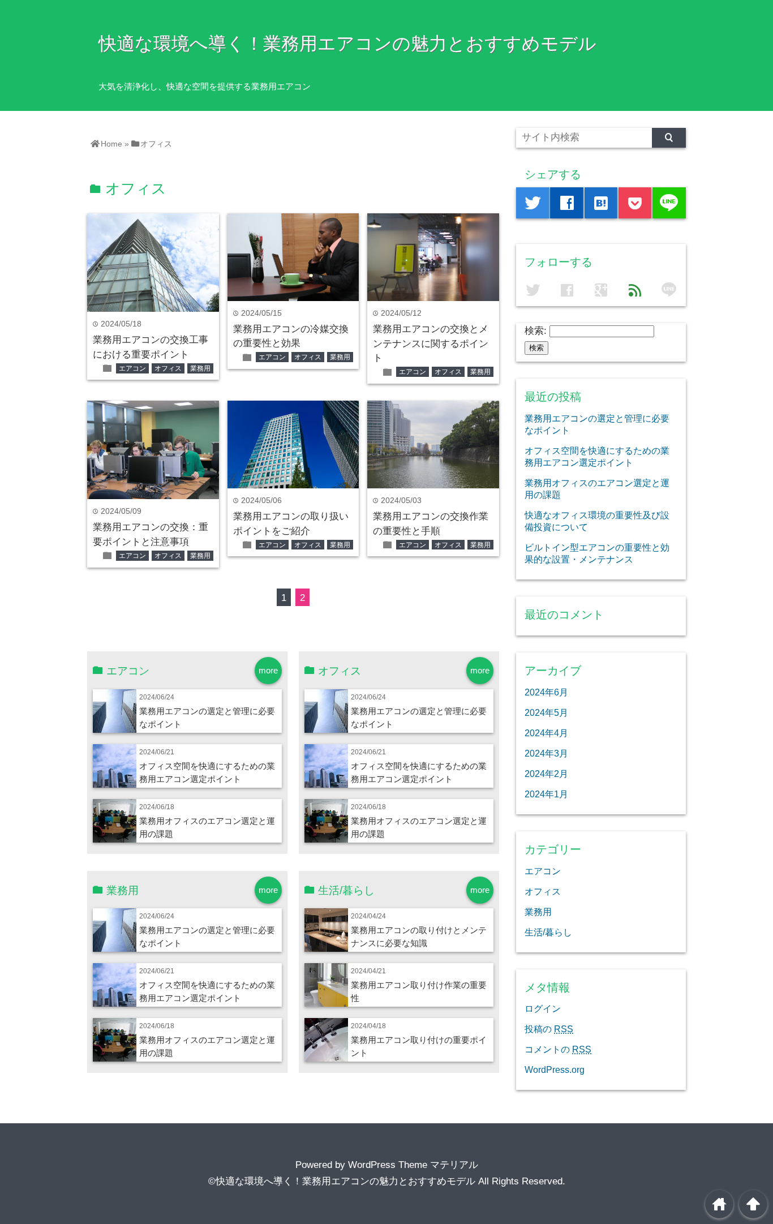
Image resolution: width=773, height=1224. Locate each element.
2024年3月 (546, 753)
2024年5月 (546, 712)
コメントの (558, 1049)
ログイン (543, 1008)
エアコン (132, 368)
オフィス (168, 368)
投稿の (549, 1029)
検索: (536, 330)
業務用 (200, 368)
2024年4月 (546, 733)
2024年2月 (546, 773)
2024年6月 (546, 692)
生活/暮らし (548, 932)
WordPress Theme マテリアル (413, 1164)
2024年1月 (546, 794)
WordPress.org (555, 1069)
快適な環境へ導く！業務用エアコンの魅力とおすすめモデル (347, 43)
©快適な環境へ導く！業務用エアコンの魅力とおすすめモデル (341, 1181)
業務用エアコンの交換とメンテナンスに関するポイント (430, 343)
